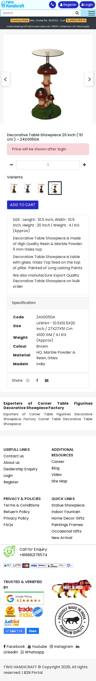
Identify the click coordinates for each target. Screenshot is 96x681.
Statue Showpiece (68, 505)
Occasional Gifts (66, 531)
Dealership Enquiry (20, 469)
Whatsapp (34, 652)
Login (88, 4)
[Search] (77, 13)
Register (69, 4)
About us (11, 462)
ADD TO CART (22, 204)
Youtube (39, 646)
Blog (55, 468)
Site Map (59, 481)
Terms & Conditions (21, 505)
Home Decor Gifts (67, 518)
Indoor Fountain (65, 511)
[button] (6, 79)
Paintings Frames (67, 524)
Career (58, 461)
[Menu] (91, 13)
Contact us (13, 456)
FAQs (8, 524)
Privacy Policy (16, 518)
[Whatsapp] (28, 380)
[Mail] (46, 380)
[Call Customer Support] (52, 4)
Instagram (63, 646)
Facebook (15, 646)
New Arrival (61, 537)
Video (56, 474)
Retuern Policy (16, 511)
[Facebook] (37, 380)
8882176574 (77, 20)
